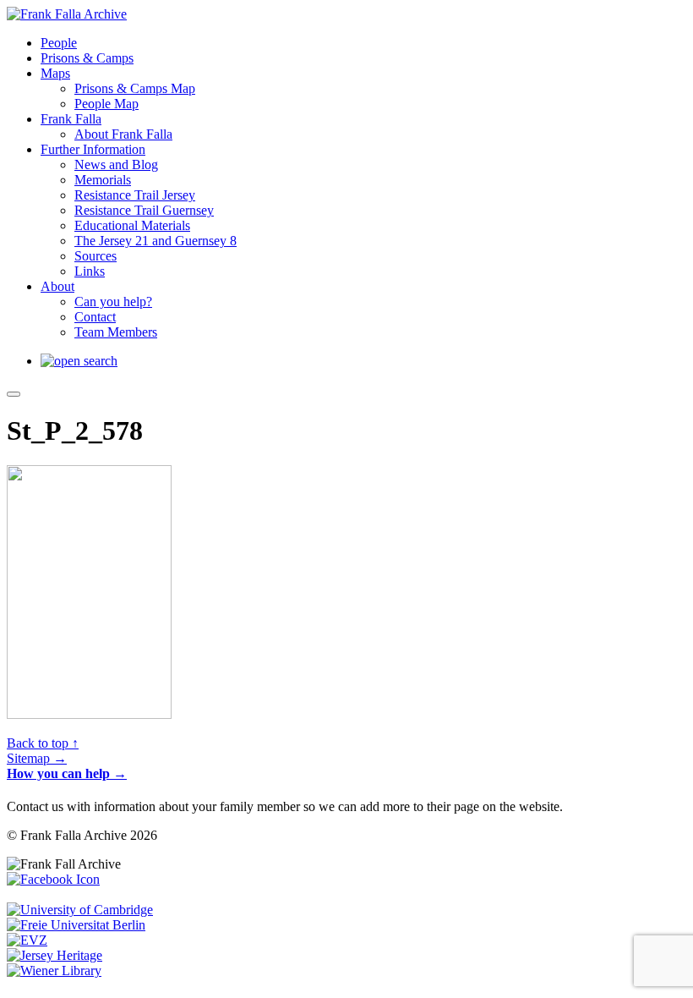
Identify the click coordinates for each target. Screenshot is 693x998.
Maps (55, 73)
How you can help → (67, 773)
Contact (95, 317)
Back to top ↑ (43, 743)
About (57, 286)
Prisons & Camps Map (134, 88)
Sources (95, 256)
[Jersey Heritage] (54, 955)
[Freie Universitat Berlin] (76, 925)
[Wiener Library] (54, 970)
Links (89, 271)
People (59, 43)
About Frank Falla (123, 134)
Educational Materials (132, 225)
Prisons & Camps (87, 58)
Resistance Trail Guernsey (144, 210)
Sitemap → (37, 758)
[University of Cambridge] (80, 909)
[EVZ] (27, 940)
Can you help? (113, 301)
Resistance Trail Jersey (134, 195)
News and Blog (116, 164)
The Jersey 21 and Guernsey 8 (155, 240)
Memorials (102, 180)
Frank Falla (71, 119)
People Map (106, 103)
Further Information (93, 149)
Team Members (115, 332)
